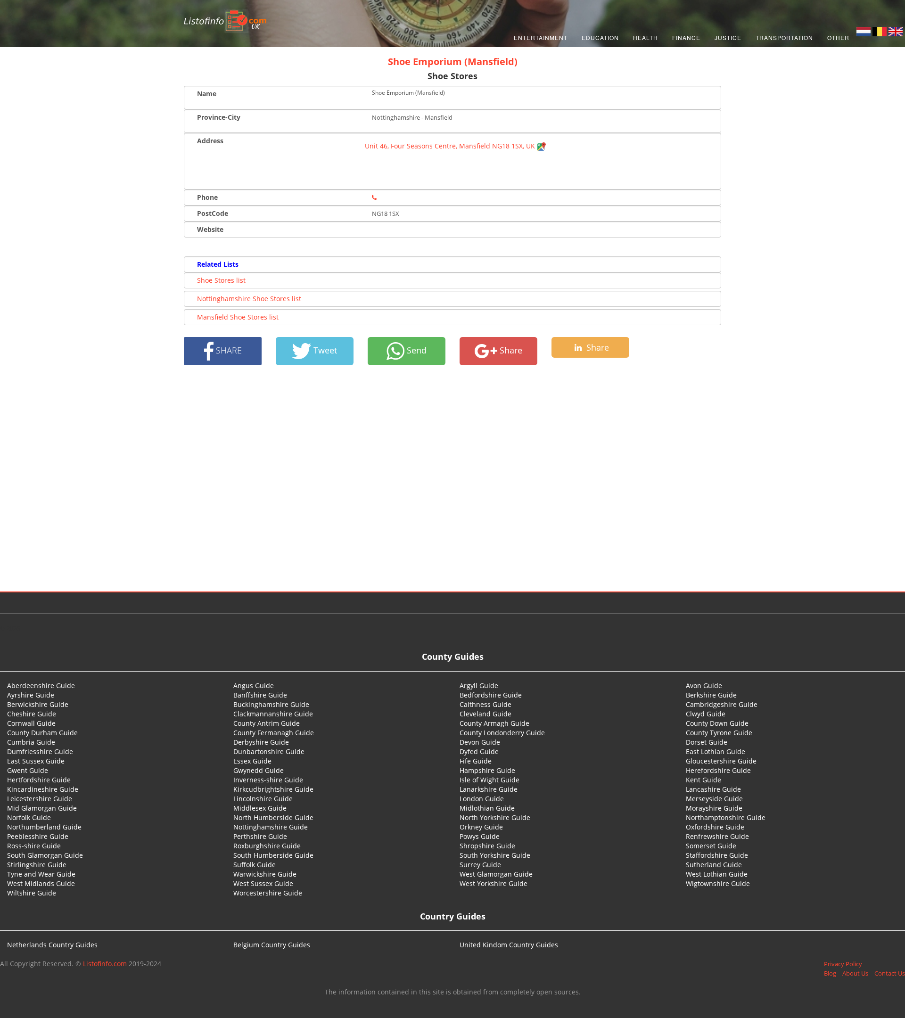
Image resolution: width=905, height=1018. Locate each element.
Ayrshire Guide (30, 694)
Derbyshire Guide (261, 742)
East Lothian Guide (715, 751)
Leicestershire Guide (39, 798)
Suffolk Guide (254, 864)
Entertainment (541, 37)
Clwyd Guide (705, 713)
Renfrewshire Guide (717, 836)
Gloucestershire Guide (721, 760)
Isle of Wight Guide (489, 779)
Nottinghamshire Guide (270, 826)
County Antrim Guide (266, 723)
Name (206, 93)
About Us (855, 973)
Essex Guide (252, 760)
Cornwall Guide (31, 723)
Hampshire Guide (487, 770)
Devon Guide (480, 742)
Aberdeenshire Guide (41, 685)
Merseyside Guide (714, 798)
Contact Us (889, 973)
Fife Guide (476, 760)
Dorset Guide (706, 742)
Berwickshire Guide (37, 704)
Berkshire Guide (711, 694)
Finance (686, 37)
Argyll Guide (479, 685)
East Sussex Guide (36, 760)
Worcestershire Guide (267, 892)
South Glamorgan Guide (45, 855)
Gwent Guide (27, 770)
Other (838, 37)
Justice (728, 37)
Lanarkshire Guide (489, 789)
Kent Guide (703, 779)
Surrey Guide (480, 864)
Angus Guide (253, 685)
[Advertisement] (452, 478)
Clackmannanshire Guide (273, 713)
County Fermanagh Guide (273, 732)
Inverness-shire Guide (268, 779)
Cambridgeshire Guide (721, 704)
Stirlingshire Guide (36, 864)
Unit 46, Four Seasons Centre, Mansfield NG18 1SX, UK (451, 145)
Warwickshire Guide (264, 874)
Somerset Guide (711, 845)
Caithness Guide (485, 704)
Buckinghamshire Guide (271, 704)
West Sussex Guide (263, 883)
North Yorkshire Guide (495, 817)
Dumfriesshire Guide (40, 751)
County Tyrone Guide (719, 732)
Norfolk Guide (29, 817)
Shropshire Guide (487, 845)
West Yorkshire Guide (493, 883)
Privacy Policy (843, 964)
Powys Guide (480, 836)
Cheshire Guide (31, 713)
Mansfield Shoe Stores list (238, 316)
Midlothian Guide (487, 808)
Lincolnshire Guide (263, 798)
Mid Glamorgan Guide (42, 808)
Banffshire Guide (260, 694)
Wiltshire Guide (31, 892)
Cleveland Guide (485, 713)
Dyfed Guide (479, 751)
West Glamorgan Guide (496, 874)
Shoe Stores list (221, 280)
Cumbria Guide (31, 742)
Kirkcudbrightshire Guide (273, 789)
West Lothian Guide (717, 874)
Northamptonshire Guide (725, 817)
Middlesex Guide (260, 808)
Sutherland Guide (714, 864)
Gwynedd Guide (258, 770)
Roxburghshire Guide (267, 845)
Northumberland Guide (44, 826)
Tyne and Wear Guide (41, 874)
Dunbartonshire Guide (268, 751)
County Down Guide (717, 723)
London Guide (482, 798)
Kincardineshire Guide (42, 789)
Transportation (784, 37)
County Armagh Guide (494, 723)
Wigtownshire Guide (718, 883)
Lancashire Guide (713, 789)
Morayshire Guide (714, 808)
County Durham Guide (42, 732)
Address (210, 140)
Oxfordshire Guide (715, 826)
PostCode (212, 213)
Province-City (218, 117)
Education (600, 37)
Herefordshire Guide (718, 770)
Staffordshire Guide (717, 855)
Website (210, 229)
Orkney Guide (481, 826)
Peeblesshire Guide (37, 836)
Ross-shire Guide (34, 845)
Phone (207, 197)
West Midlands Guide (41, 883)
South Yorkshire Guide (495, 855)
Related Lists (218, 264)
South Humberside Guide (273, 855)
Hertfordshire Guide (39, 779)
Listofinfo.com (105, 963)
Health (645, 37)
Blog (830, 973)
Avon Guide (704, 685)
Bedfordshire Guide (491, 694)
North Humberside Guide (273, 817)
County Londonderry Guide (502, 732)
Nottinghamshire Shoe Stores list (249, 298)
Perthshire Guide (260, 836)
